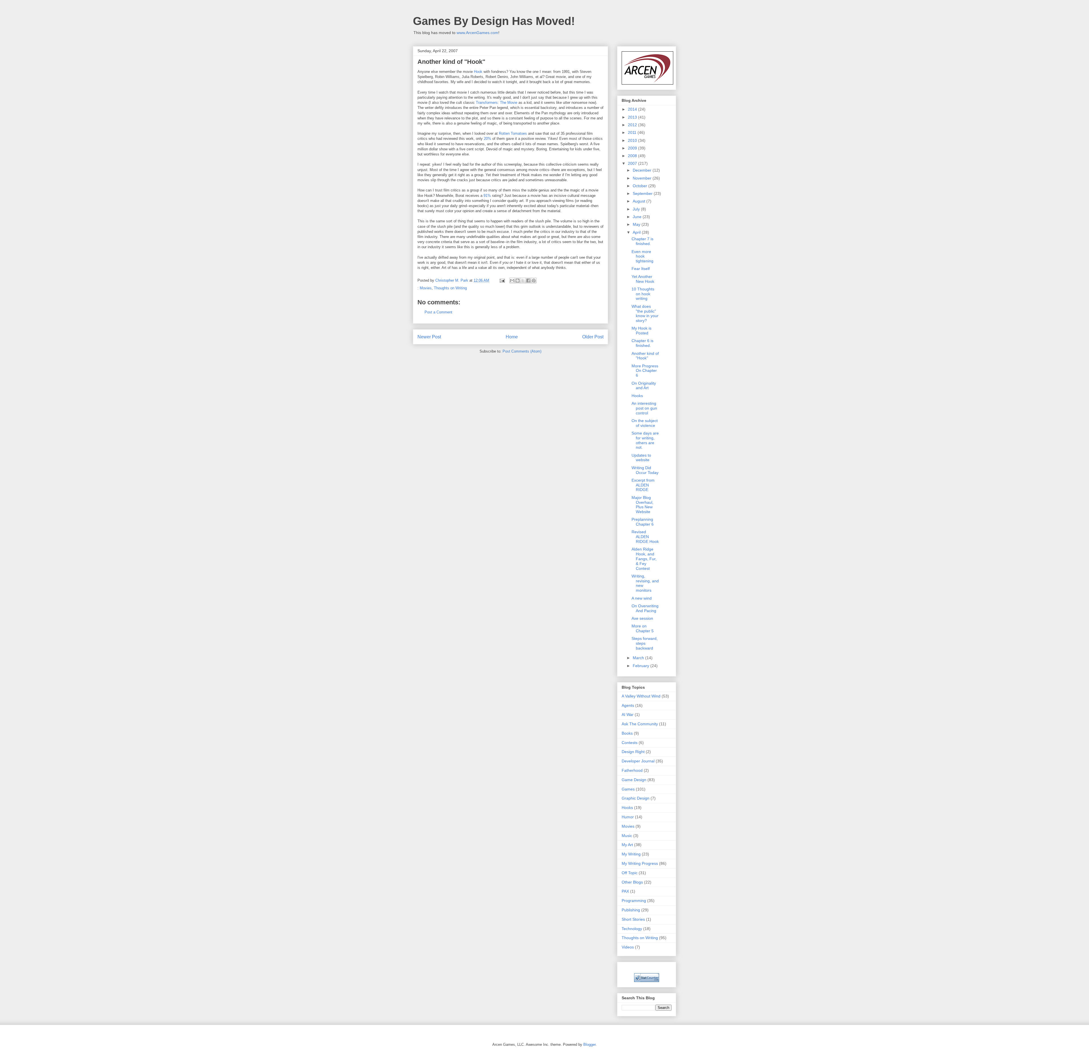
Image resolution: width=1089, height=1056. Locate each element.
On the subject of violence (645, 423)
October (640, 186)
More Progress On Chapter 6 (645, 371)
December (643, 170)
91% (487, 195)
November (643, 178)
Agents (628, 705)
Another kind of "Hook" (645, 356)
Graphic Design (635, 798)
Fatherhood (632, 770)
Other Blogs (632, 882)
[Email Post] (502, 280)
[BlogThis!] (517, 280)
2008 (633, 155)
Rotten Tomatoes (513, 133)
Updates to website (641, 457)
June (638, 216)
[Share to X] (523, 280)
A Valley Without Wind (641, 696)
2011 (633, 132)
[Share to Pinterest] (534, 280)
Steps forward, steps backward (645, 643)
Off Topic (630, 872)
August (639, 201)
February (641, 665)
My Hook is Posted (641, 330)
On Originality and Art (644, 385)
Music (627, 835)
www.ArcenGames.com (477, 32)
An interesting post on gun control (644, 408)
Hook (478, 71)
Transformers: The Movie (496, 102)
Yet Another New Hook (643, 279)
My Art (627, 844)
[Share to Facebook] (528, 280)
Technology (632, 928)
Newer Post (429, 336)
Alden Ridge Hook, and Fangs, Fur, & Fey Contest (644, 558)
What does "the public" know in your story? (645, 313)
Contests (630, 742)
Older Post (592, 336)
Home (512, 336)
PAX (625, 891)
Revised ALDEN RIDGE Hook (645, 537)
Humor (628, 817)
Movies (426, 288)
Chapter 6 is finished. (642, 343)
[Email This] (512, 280)
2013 (633, 117)
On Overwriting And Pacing (645, 608)
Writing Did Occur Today (645, 470)
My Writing (631, 854)
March (639, 657)
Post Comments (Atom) (522, 351)
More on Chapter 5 (643, 628)
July (637, 209)
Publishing (631, 910)
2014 (633, 109)
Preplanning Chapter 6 (643, 521)
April (637, 232)
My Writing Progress (640, 863)
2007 (633, 163)
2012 (633, 125)
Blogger (589, 1044)
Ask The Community (640, 724)
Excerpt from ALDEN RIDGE (643, 485)
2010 (633, 140)
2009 (633, 148)
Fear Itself (641, 268)
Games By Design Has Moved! (494, 21)
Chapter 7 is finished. (642, 241)
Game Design (634, 779)
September (643, 193)
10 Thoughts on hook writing (643, 294)
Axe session (642, 618)
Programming (634, 900)
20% (487, 138)
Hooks (637, 395)
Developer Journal (638, 761)
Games (628, 789)
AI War (628, 714)
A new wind (642, 598)
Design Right (633, 751)
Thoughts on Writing (450, 288)
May (637, 224)
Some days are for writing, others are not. (645, 440)
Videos (628, 947)
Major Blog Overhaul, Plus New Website (642, 504)
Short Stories (633, 919)
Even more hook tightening (642, 256)
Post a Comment (438, 312)
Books (627, 733)
